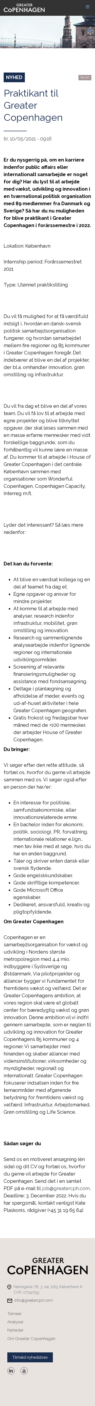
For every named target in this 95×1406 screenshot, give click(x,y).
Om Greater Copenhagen (31, 1338)
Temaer (14, 1313)
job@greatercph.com (66, 1188)
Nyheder (15, 1330)
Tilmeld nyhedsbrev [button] (30, 1357)
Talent (85, 77)
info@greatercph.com (34, 1300)
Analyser (15, 1321)
